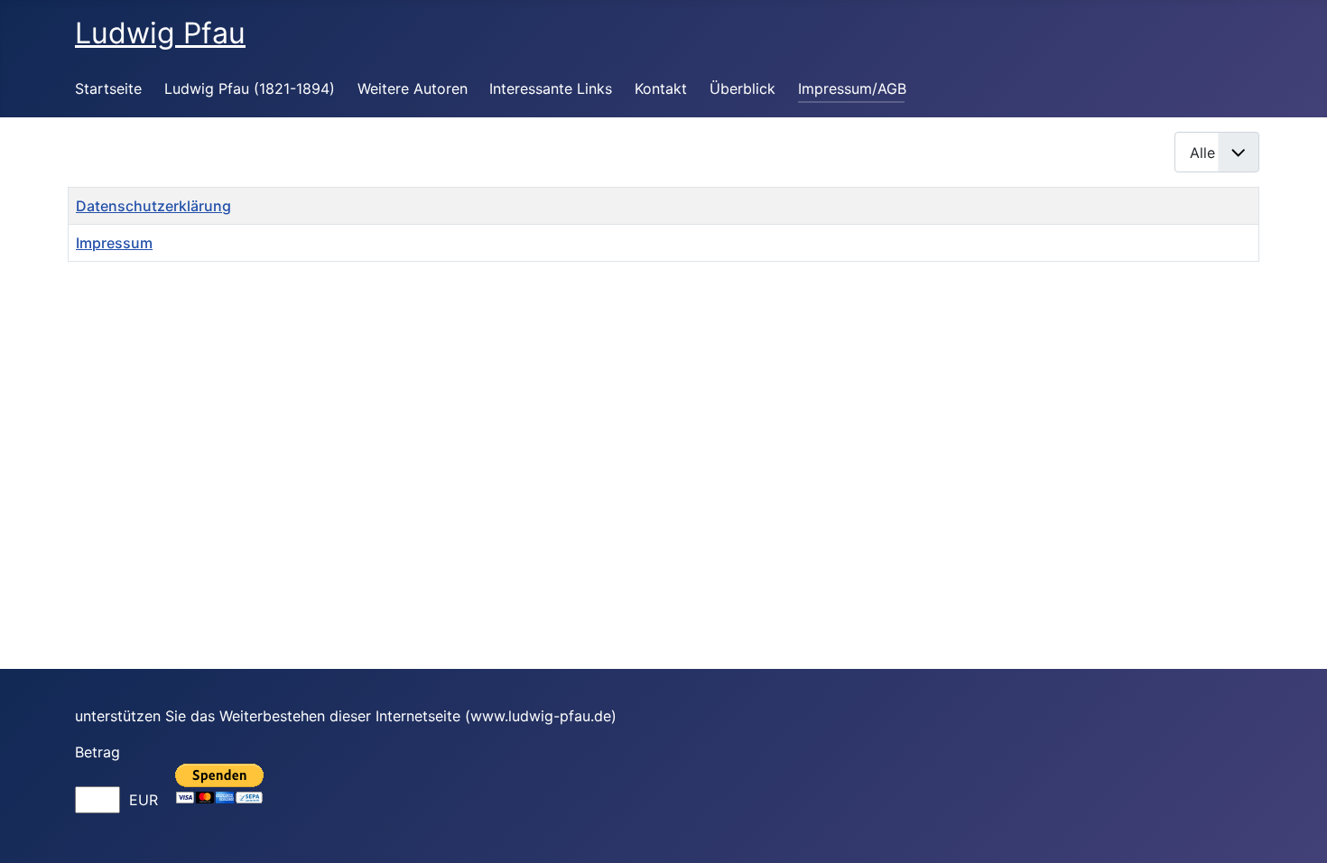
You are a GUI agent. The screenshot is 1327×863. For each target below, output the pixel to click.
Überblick (742, 88)
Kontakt (661, 88)
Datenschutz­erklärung (153, 206)
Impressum (114, 243)
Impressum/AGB (852, 88)
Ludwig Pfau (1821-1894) (249, 88)
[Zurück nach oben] (1295, 830)
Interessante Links (550, 88)
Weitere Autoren (412, 88)
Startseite (108, 88)
